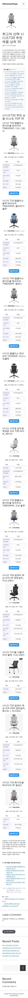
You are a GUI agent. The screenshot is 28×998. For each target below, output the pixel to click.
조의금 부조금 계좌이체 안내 (10, 950)
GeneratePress (14, 995)
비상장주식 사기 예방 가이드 (10, 956)
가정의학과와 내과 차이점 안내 (11, 948)
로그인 (17, 919)
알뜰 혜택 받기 (14, 193)
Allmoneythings (10, 4)
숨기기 (13, 69)
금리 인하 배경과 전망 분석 (10, 945)
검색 (22, 968)
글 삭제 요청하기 (9, 931)
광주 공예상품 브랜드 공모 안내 (11, 953)
